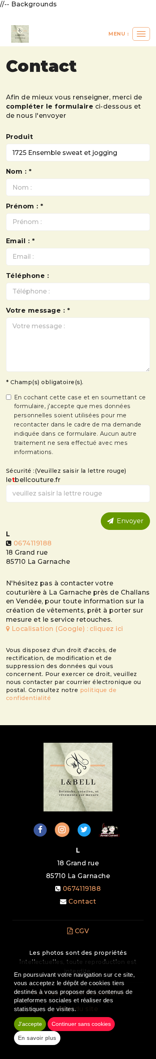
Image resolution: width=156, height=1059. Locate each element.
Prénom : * (25, 206)
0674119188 (33, 543)
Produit (19, 137)
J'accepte (30, 1024)
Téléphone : (27, 276)
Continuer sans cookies (81, 1024)
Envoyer (129, 521)
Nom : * (19, 171)
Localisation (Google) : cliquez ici (66, 629)
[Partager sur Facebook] (40, 829)
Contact (82, 901)
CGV (81, 931)
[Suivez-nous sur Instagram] (62, 829)
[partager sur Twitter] (84, 829)
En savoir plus (37, 1038)
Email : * (20, 241)
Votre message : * (38, 310)
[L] (20, 34)
